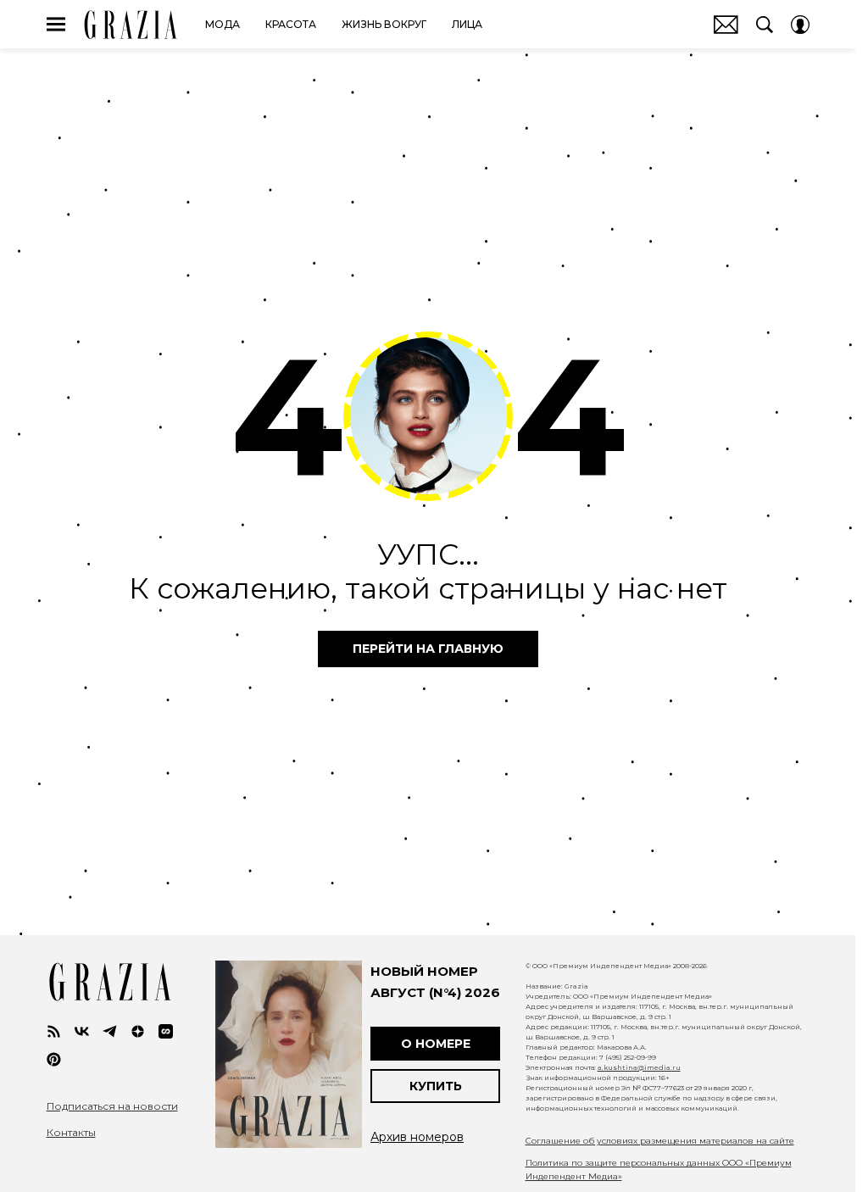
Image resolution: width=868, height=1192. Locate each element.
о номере (435, 1043)
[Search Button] (764, 24)
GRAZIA (131, 24)
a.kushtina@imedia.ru (639, 1067)
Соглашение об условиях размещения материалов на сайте (660, 1140)
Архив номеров (417, 1137)
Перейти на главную (428, 648)
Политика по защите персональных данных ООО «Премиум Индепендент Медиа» (659, 1169)
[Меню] (56, 24)
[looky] (166, 1031)
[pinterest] (54, 1059)
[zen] (138, 1031)
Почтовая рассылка (726, 24)
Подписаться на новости (112, 1106)
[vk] (82, 1031)
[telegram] (110, 1031)
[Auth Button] (800, 24)
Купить (435, 1086)
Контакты (71, 1133)
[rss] (54, 1031)
